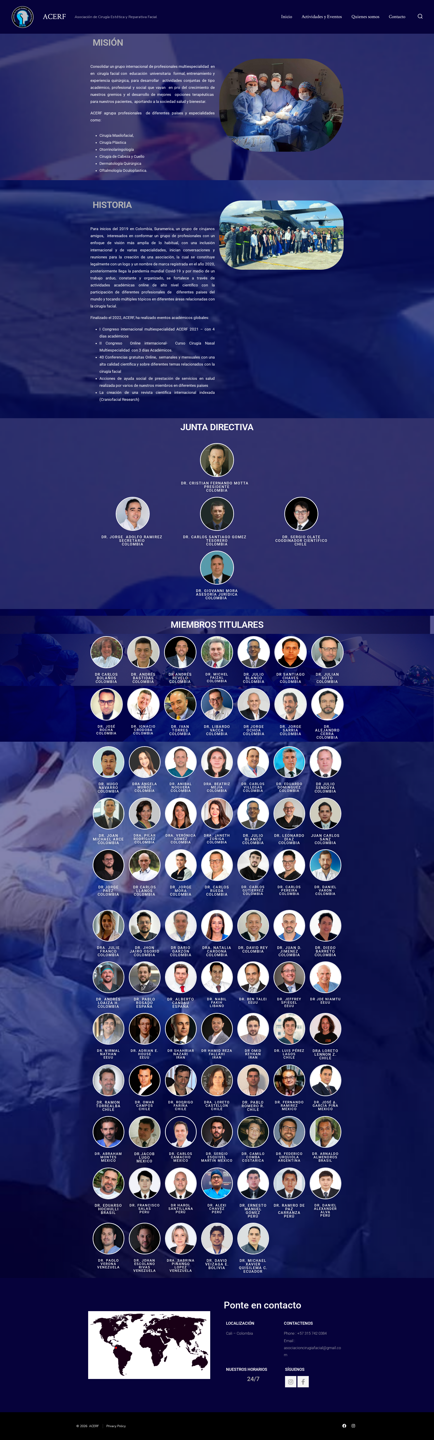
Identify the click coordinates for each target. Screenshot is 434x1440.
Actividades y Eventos (322, 17)
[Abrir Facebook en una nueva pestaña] (344, 1426)
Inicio (286, 17)
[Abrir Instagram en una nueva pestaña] (353, 1426)
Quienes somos (365, 17)
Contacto (397, 17)
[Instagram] (290, 1381)
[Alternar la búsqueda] (420, 16)
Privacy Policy (116, 1426)
